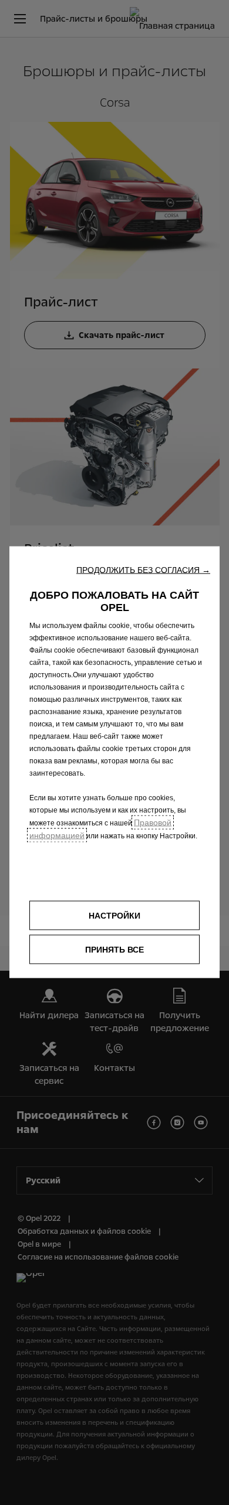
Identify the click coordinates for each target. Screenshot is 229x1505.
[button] (143, 569)
